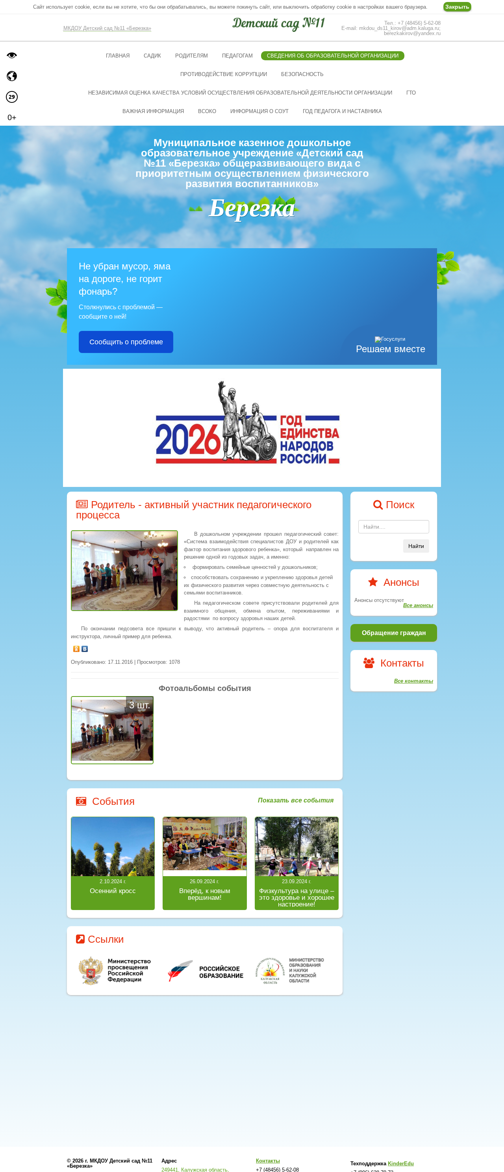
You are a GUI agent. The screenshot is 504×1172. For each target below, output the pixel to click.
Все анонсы (418, 605)
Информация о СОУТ (259, 111)
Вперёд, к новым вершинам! (204, 894)
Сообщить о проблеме (126, 342)
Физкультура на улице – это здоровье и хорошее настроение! (296, 897)
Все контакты (413, 681)
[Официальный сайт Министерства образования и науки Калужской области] (294, 971)
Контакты (268, 1161)
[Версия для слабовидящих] (12, 55)
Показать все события (296, 800)
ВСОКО (207, 111)
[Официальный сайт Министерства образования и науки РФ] (115, 971)
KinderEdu (401, 1163)
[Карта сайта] (12, 76)
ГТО (411, 93)
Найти (416, 546)
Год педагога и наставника (342, 111)
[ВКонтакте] (85, 647)
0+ (12, 117)
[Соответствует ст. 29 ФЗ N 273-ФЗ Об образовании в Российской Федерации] (12, 97)
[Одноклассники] (76, 647)
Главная (118, 56)
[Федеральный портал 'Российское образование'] (204, 971)
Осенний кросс (113, 891)
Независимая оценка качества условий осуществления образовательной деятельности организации (240, 93)
